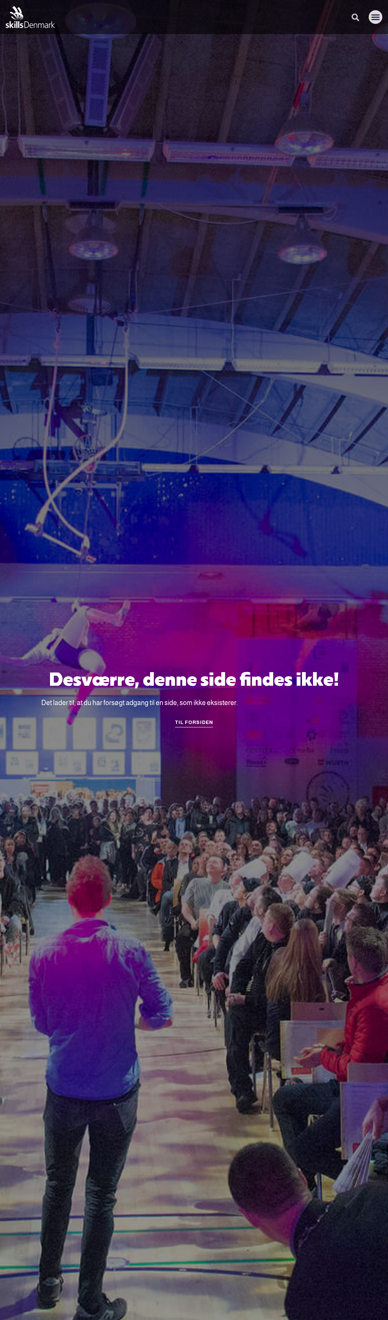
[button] (375, 17)
